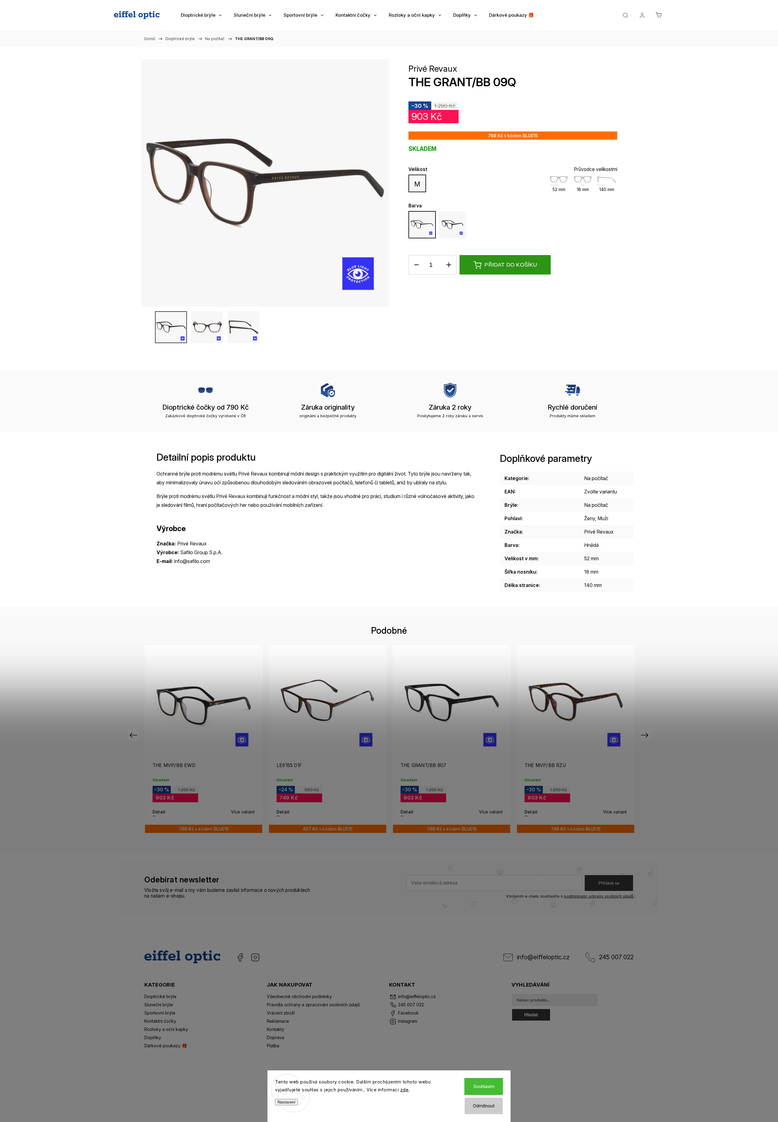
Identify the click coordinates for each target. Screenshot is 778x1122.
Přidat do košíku (510, 265)
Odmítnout (483, 1106)
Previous (134, 735)
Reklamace (278, 1021)
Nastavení (286, 1102)
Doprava (275, 1037)
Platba (273, 1045)
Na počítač (596, 478)
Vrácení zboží (281, 1012)
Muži (602, 518)
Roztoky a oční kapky (166, 1029)
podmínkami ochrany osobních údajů (598, 896)
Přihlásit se (608, 883)
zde (404, 1090)
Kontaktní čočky (160, 1021)
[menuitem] (201, 15)
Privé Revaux (432, 68)
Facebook (240, 957)
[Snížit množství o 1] (416, 264)
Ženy (589, 518)
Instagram (255, 957)
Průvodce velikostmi (595, 169)
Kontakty (275, 1029)
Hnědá (591, 545)
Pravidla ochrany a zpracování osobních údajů (313, 1004)
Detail (159, 811)
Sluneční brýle (158, 1004)
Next (646, 735)
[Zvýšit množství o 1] (448, 264)
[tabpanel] (576, 739)
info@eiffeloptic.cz (543, 957)
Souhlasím (483, 1086)
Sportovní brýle (159, 1012)
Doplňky (152, 1037)
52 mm (591, 558)
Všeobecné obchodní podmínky (299, 996)
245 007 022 (616, 957)
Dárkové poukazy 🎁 (165, 1045)
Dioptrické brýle (160, 996)
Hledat (531, 1014)
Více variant (243, 811)
